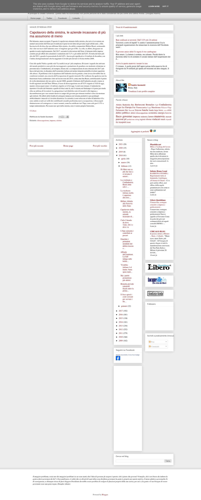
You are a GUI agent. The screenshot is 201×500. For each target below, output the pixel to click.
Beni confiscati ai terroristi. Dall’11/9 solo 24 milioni (136, 40)
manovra (159, 116)
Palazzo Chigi (166, 107)
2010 (121, 337)
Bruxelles (150, 104)
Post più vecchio (100, 145)
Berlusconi (140, 104)
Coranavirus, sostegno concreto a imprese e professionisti (158, 204)
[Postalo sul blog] (62, 117)
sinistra (59, 120)
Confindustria (165, 104)
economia (152, 112)
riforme (149, 119)
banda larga (153, 110)
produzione (131, 119)
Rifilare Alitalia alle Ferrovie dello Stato (127, 203)
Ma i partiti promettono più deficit (126, 277)
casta (165, 110)
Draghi (118, 107)
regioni (142, 119)
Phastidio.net (155, 144)
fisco (119, 116)
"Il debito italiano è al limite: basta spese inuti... (126, 268)
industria (144, 116)
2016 (121, 314)
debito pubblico (123, 112)
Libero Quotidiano (158, 200)
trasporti (122, 122)
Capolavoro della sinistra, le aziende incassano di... (127, 213)
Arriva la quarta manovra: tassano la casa (132, 63)
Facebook (62, 18)
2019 (121, 151)
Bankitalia (126, 104)
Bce (132, 104)
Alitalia (119, 104)
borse (161, 110)
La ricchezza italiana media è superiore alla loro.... (127, 194)
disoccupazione (43, 120)
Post (152, 341)
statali (163, 119)
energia (161, 112)
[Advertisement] (68, 133)
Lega (149, 107)
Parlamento (120, 110)
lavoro (151, 116)
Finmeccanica (141, 107)
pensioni (119, 119)
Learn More (154, 6)
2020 (121, 148)
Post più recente (36, 145)
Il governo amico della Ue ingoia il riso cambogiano (136, 51)
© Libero (33, 110)
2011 (121, 333)
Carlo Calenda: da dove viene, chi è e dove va (127, 223)
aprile (123, 158)
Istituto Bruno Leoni (158, 171)
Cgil (156, 105)
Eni (123, 107)
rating (137, 119)
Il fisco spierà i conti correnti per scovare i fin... (127, 298)
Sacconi (131, 110)
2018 (121, 155)
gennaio (124, 306)
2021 (121, 144)
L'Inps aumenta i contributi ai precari (127, 233)
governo (127, 116)
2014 (121, 322)
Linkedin (76, 18)
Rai (126, 110)
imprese (53, 120)
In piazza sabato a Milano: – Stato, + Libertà (160, 234)
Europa (128, 107)
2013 (121, 325)
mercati (168, 116)
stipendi (168, 119)
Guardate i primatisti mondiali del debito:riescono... (127, 243)
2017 (121, 310)
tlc (117, 122)
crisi (169, 110)
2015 (121, 318)
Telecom (138, 110)
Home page (35, 18)
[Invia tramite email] (60, 117)
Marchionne (156, 107)
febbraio (124, 166)
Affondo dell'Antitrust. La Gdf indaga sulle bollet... (127, 256)
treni (129, 122)
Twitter (49, 18)
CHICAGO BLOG (157, 231)
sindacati (156, 119)
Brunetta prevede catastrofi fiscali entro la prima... (127, 287)
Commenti (155, 346)
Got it (165, 6)
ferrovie (168, 113)
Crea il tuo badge (133, 355)
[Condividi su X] (65, 117)
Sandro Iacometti (138, 85)
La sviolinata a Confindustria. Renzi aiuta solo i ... (127, 183)
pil (125, 119)
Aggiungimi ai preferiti (140, 131)
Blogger (105, 494)
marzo (123, 162)
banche (145, 110)
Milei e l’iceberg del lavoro (160, 146)
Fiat (133, 107)
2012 (121, 329)
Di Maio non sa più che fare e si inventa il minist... (127, 172)
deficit (133, 113)
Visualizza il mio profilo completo (141, 91)
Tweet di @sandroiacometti (126, 27)
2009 (121, 340)
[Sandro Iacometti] (118, 359)
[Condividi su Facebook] (67, 117)
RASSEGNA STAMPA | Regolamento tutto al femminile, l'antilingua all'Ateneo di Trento (159, 177)
